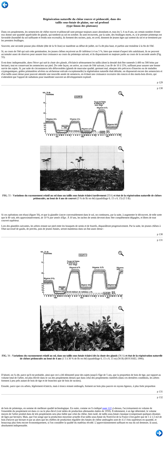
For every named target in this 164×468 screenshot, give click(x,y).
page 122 (107, 408)
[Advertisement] (82, 453)
